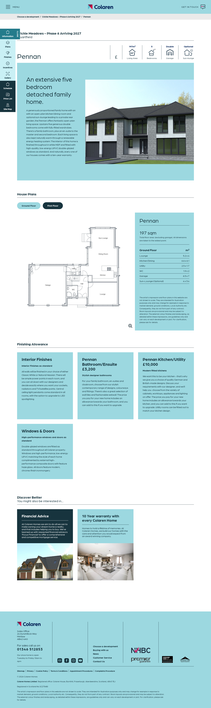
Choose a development (105, 646)
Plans (7, 46)
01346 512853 (30, 649)
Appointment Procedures (81, 671)
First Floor (52, 205)
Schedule (7, 88)
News (96, 653)
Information (7, 36)
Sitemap (21, 671)
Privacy (30, 671)
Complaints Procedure (105, 671)
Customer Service (102, 657)
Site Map (8, 109)
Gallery (7, 77)
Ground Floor (29, 205)
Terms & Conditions (59, 671)
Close (18, 34)
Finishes (7, 57)
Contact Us (99, 661)
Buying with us (101, 650)
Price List (7, 98)
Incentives (7, 67)
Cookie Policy (42, 671)
